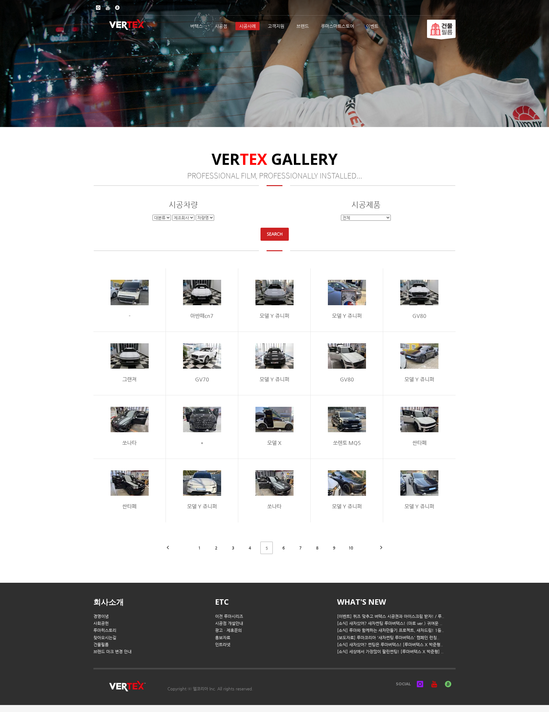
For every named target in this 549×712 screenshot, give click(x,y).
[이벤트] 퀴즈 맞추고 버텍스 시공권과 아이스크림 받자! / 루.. (390, 616)
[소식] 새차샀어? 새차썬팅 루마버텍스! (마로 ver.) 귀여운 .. (389, 623)
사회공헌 (101, 623)
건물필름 (101, 644)
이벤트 (372, 26)
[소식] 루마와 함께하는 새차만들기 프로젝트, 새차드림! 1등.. (390, 630)
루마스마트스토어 (337, 26)
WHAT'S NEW (361, 601)
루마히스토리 (104, 630)
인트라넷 (222, 644)
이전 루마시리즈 (229, 616)
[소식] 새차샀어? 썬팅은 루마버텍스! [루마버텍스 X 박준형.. (390, 644)
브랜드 (302, 26)
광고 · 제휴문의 (228, 630)
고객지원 (276, 26)
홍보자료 (222, 637)
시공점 (221, 26)
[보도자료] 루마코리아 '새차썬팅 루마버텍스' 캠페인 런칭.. (388, 637)
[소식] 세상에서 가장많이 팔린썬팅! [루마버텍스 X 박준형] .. (390, 651)
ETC (222, 601)
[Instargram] (98, 7)
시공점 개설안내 (229, 623)
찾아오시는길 (104, 637)
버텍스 (196, 26)
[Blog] (117, 7)
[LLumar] (441, 29)
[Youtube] (107, 7)
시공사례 (247, 26)
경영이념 (101, 616)
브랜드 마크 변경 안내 (112, 651)
